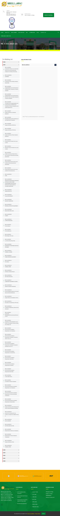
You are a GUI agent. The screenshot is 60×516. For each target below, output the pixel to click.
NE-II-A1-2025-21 (11, 314)
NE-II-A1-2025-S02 (8, 175)
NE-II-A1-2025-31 (10, 381)
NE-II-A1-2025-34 (11, 400)
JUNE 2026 (34, 496)
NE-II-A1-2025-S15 (9, 271)
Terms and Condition (6, 35)
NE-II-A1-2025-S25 (8, 420)
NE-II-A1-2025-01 (11, 69)
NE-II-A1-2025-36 (11, 436)
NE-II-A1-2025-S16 (9, 276)
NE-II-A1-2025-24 (11, 336)
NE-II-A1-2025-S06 (9, 200)
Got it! (43, 513)
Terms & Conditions (31, 513)
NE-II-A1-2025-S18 (10, 286)
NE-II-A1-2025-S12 (10, 256)
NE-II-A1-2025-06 (12, 119)
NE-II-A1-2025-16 (8, 225)
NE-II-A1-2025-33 (11, 393)
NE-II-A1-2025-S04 (8, 190)
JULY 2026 (34, 494)
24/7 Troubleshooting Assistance (21, 492)
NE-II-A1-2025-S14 (8, 266)
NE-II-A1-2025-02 (11, 81)
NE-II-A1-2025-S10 (8, 220)
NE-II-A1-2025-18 (9, 235)
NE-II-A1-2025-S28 (9, 441)
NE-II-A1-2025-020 (11, 246)
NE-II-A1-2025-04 (12, 96)
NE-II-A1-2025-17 (8, 230)
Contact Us (43, 32)
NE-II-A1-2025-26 (10, 351)
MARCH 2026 (34, 504)
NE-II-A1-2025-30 (8, 376)
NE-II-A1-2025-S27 (9, 425)
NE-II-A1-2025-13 (11, 154)
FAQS (38, 32)
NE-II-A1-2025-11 (11, 141)
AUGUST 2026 (35, 491)
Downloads (32, 32)
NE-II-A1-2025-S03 (12, 183)
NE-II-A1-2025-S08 (9, 210)
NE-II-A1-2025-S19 (11, 291)
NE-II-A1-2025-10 (11, 135)
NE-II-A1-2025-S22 (12, 307)
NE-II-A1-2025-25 (11, 344)
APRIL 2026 (34, 501)
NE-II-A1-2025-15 (11, 169)
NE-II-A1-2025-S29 (8, 446)
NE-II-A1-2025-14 (11, 162)
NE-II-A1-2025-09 (10, 129)
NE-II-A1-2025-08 (10, 124)
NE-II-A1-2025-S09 (8, 215)
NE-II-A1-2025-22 (12, 322)
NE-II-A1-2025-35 (11, 430)
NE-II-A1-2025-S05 (9, 195)
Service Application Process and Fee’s (22, 496)
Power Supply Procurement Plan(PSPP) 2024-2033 (22, 500)
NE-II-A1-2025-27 (9, 357)
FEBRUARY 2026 (35, 506)
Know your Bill (48, 15)
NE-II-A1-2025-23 (10, 329)
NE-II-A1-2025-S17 (11, 281)
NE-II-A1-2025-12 (11, 147)
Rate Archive (21, 32)
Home (2, 32)
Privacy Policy (37, 513)
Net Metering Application (22, 503)
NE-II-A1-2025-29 (9, 370)
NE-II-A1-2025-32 (11, 386)
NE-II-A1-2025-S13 (8, 261)
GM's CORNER (14, 32)
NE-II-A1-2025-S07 (11, 205)
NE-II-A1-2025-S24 (12, 413)
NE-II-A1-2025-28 (9, 364)
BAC (27, 32)
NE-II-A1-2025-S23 (12, 407)
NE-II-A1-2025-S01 (8, 76)
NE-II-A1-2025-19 (10, 240)
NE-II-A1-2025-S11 (8, 251)
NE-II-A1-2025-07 (10, 112)
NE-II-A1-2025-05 (11, 104)
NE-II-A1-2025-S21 (11, 302)
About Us (7, 32)
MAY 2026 (34, 499)
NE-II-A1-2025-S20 (11, 297)
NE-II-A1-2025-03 (11, 88)
